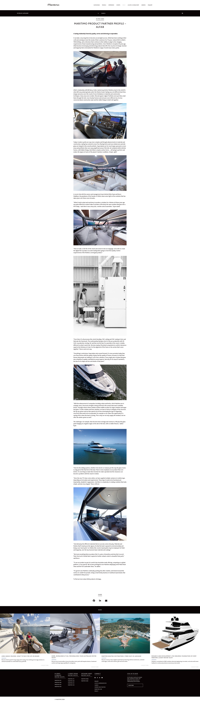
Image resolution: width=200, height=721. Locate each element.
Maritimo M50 (58, 686)
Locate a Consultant (133, 5)
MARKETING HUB (98, 689)
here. (99, 579)
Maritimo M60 (58, 682)
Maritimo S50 (71, 685)
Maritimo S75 (71, 678)
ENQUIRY (97, 681)
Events (118, 5)
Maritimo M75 (58, 680)
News (123, 5)
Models (104, 5)
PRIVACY (96, 691)
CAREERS (96, 685)
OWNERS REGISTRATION (100, 687)
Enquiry (150, 5)
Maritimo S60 (71, 680)
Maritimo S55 (71, 683)
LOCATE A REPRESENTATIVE (100, 683)
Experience (111, 5)
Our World (97, 5)
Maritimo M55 (58, 684)
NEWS (100, 610)
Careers (143, 5)
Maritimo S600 (84, 680)
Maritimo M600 (84, 678)
